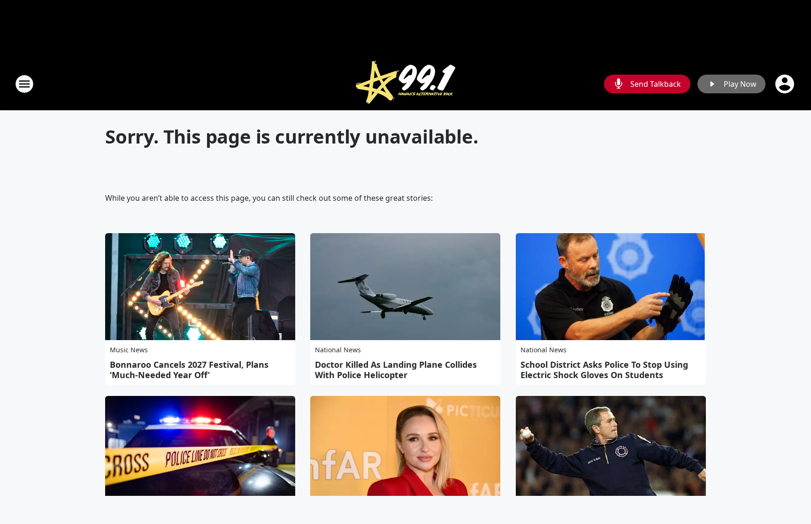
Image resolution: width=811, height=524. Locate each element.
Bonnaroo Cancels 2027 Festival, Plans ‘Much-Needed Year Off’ (189, 369)
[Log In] (785, 84)
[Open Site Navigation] (24, 84)
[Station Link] (405, 83)
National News (338, 349)
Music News (129, 349)
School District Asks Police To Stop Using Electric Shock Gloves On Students (604, 369)
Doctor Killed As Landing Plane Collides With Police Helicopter (396, 369)
